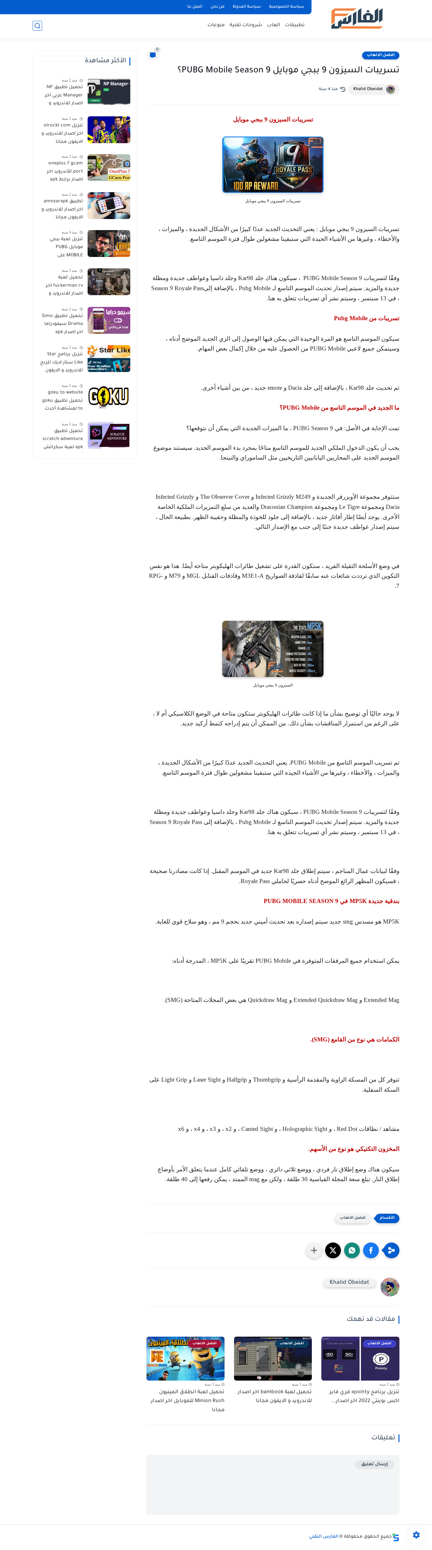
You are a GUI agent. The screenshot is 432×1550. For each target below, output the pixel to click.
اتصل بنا (194, 7)
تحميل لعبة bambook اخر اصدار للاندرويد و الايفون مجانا (275, 1396)
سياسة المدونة (247, 7)
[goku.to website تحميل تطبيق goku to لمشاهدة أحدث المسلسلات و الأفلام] (109, 396)
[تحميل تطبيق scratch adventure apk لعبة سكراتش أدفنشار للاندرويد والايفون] (109, 435)
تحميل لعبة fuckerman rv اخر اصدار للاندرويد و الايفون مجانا (64, 287)
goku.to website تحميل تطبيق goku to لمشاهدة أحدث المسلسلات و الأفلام (62, 402)
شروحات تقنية (246, 25)
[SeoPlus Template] (395, 1537)
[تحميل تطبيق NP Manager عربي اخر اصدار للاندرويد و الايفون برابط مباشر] (109, 91)
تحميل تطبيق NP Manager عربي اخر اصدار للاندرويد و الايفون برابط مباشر (62, 96)
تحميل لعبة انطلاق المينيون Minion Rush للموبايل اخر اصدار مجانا (188, 1401)
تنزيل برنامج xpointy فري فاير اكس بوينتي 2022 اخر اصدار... (364, 1396)
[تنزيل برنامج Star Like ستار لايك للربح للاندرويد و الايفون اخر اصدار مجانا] (109, 358)
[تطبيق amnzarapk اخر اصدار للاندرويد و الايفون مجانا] (109, 205)
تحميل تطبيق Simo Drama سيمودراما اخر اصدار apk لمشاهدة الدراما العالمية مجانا (62, 325)
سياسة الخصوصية (286, 7)
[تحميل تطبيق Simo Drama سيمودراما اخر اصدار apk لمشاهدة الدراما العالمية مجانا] (109, 320)
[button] (371, 1250)
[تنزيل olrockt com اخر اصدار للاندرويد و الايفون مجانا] (109, 129)
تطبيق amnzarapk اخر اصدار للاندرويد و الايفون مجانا (62, 209)
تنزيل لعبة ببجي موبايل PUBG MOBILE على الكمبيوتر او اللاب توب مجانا (65, 248)
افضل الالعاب (381, 55)
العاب (273, 25)
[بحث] (37, 26)
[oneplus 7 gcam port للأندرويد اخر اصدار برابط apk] (109, 167)
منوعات (216, 25)
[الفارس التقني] (357, 18)
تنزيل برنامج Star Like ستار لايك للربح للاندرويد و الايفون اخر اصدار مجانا (61, 363)
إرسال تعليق (374, 1464)
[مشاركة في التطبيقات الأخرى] (314, 1250)
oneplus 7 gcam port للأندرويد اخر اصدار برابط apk (65, 171)
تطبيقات (295, 25)
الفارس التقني (323, 1537)
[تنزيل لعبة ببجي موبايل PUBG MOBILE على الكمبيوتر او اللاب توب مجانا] (109, 243)
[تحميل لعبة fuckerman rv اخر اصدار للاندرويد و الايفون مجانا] (109, 281)
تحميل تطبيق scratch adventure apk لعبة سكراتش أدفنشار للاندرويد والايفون (62, 440)
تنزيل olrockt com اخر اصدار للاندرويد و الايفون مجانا (62, 133)
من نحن (218, 7)
